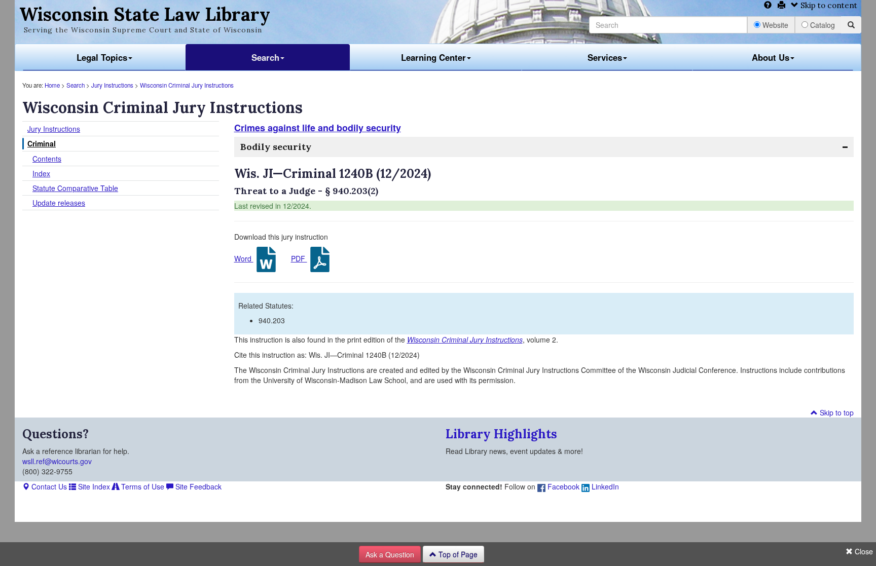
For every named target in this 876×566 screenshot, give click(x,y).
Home (52, 85)
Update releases (58, 203)
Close (863, 551)
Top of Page (457, 554)
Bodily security (275, 147)
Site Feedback (197, 486)
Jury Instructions (112, 85)
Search (265, 57)
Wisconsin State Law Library (144, 14)
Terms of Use (141, 486)
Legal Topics (102, 57)
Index (41, 173)
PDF (299, 258)
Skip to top (836, 412)
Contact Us (48, 486)
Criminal (41, 143)
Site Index (93, 486)
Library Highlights (501, 434)
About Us (770, 57)
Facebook (562, 486)
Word (243, 258)
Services (605, 57)
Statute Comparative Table (75, 188)
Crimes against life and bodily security (317, 127)
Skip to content (827, 5)
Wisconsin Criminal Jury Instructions (187, 85)
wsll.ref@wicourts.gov (57, 461)
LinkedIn (604, 486)
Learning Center (433, 57)
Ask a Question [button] (390, 554)
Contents (46, 159)
